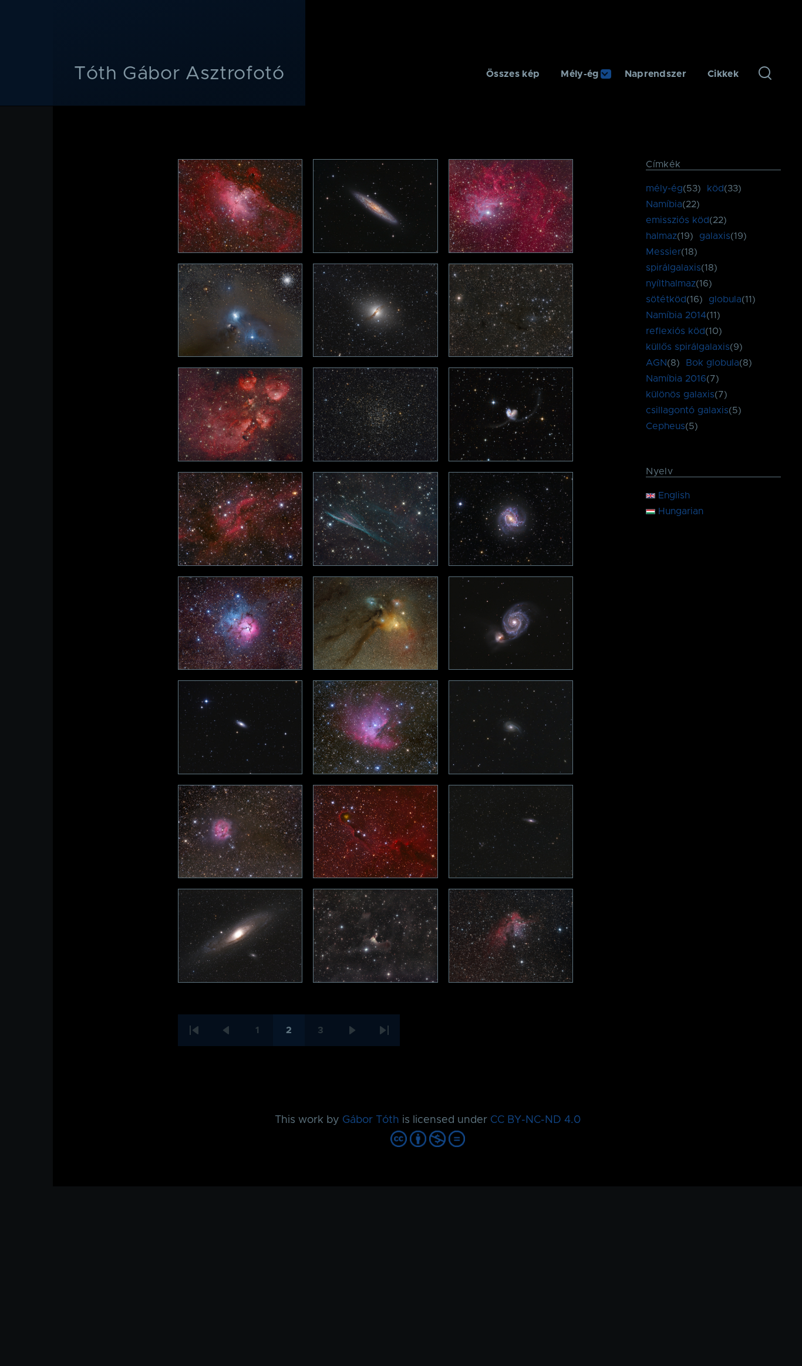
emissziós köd (677, 220)
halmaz (661, 236)
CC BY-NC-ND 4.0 (535, 1120)
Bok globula (712, 362)
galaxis (714, 236)
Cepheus (665, 426)
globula (725, 299)
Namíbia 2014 (676, 315)
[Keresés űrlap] (765, 74)
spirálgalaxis (673, 267)
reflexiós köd (675, 331)
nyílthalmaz (671, 283)
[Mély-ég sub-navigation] (612, 74)
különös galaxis (680, 394)
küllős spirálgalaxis (688, 347)
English (672, 495)
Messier (663, 252)
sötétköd (666, 299)
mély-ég (664, 188)
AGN (656, 362)
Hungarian (679, 511)
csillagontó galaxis (687, 410)
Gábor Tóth (370, 1120)
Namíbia (664, 204)
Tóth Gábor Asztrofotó (179, 74)
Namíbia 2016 (676, 378)
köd (715, 188)
